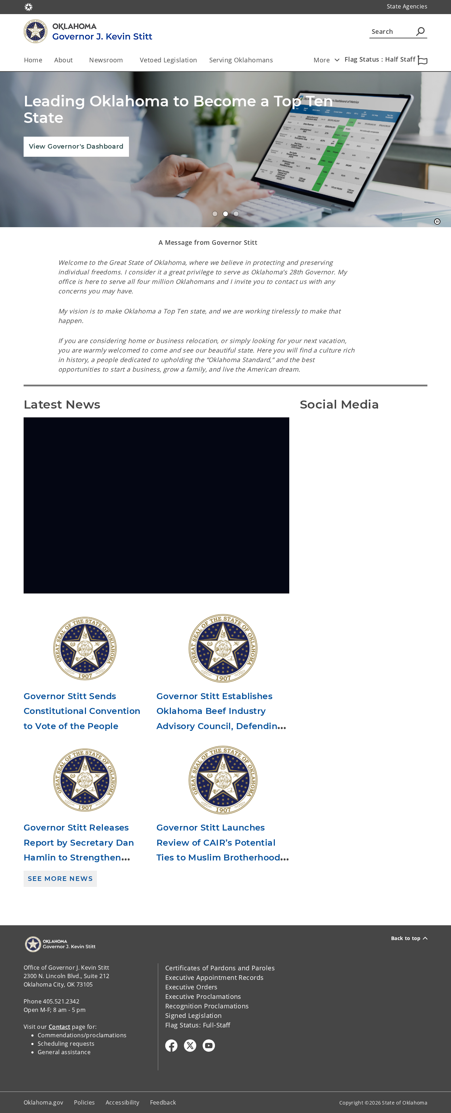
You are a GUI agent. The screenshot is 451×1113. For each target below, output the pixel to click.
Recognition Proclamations (207, 1006)
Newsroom (106, 60)
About (63, 60)
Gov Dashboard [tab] (225, 214)
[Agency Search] (420, 31)
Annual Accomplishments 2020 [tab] (215, 214)
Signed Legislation (193, 1015)
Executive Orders (191, 987)
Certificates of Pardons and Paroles (220, 968)
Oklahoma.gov (43, 1102)
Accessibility (123, 1102)
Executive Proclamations (203, 996)
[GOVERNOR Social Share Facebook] (171, 1045)
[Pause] (437, 222)
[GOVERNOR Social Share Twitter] (190, 1045)
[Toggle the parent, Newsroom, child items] (125, 60)
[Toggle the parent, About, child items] (75, 60)
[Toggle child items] (337, 60)
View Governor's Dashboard (76, 146)
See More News (60, 879)
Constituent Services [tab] (236, 214)
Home (33, 60)
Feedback (163, 1102)
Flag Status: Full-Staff (197, 1025)
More (322, 60)
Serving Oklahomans (241, 60)
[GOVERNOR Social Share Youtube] (209, 1045)
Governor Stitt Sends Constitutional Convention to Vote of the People (82, 711)
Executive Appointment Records (214, 977)
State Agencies (407, 6)
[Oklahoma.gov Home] (28, 6)
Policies (84, 1102)
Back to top (406, 938)
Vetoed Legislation (168, 60)
